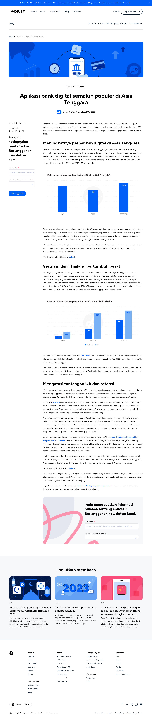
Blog (10, 36)
